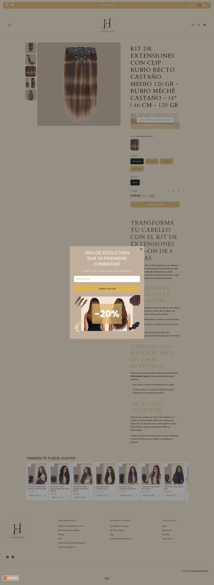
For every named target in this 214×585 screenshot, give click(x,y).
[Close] (141, 249)
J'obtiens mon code (107, 289)
